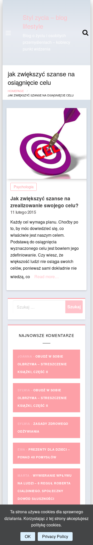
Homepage (16, 91)
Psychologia (24, 186)
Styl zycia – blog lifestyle (45, 21)
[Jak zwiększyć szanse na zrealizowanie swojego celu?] (46, 143)
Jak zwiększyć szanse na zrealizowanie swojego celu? (44, 202)
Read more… (46, 276)
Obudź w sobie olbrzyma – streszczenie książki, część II (42, 364)
